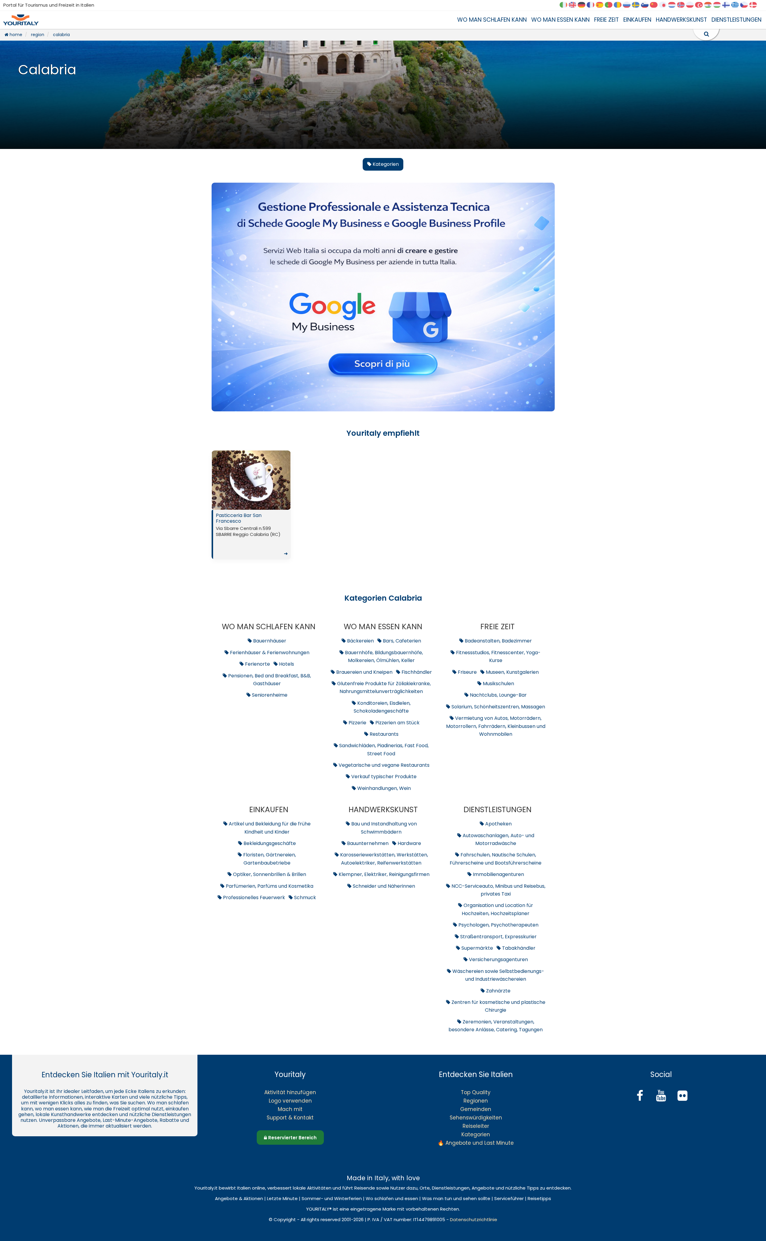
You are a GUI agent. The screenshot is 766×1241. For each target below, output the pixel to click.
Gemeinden (475, 1109)
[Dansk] (755, 5)
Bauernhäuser (269, 640)
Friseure (467, 672)
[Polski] (691, 5)
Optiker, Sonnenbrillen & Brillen (269, 874)
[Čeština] (746, 5)
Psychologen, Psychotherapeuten (497, 924)
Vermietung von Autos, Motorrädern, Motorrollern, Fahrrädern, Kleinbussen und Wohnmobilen (495, 726)
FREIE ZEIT (606, 20)
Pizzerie (356, 722)
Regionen (476, 1100)
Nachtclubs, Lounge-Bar (498, 695)
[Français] (592, 5)
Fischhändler (416, 672)
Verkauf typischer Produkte (383, 776)
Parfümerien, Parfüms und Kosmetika (269, 886)
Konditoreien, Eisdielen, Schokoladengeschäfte (382, 707)
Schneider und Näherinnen (383, 886)
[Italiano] (565, 5)
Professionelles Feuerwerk (253, 897)
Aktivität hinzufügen (290, 1092)
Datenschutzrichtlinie (473, 1219)
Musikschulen (498, 683)
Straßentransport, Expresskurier (498, 936)
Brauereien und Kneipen (363, 672)
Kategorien (475, 1134)
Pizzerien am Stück (397, 722)
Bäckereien (360, 640)
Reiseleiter (476, 1126)
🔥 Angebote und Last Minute (476, 1143)
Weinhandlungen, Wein (383, 788)
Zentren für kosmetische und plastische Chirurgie (497, 1006)
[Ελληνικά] (737, 5)
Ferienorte (257, 664)
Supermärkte (476, 948)
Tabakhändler (518, 948)
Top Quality (476, 1092)
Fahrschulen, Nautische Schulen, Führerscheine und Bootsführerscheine (495, 858)
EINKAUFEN (637, 20)
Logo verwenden (290, 1100)
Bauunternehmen (367, 843)
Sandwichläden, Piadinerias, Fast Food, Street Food (383, 749)
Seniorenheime (269, 695)
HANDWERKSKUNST (681, 20)
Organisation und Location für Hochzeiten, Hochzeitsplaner (497, 909)
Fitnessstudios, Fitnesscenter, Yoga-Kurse (498, 656)
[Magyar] (719, 5)
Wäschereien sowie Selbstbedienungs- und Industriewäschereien (497, 975)
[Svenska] (637, 5)
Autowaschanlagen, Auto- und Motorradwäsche (497, 839)
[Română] (619, 5)
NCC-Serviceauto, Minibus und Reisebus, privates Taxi (497, 890)
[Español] (601, 5)
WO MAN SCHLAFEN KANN (492, 20)
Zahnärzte (497, 990)
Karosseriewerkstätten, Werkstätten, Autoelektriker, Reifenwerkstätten (383, 858)
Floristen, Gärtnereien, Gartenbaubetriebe (269, 858)
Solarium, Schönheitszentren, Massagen (497, 706)
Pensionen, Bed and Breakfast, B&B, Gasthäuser (269, 679)
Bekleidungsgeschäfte (269, 843)
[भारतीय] (710, 5)
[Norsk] (682, 5)
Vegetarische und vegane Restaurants (383, 765)
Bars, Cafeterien (401, 640)
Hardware (408, 843)
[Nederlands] (673, 5)
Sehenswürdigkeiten (476, 1117)
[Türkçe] (701, 5)
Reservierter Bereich (292, 1137)
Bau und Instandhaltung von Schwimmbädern (383, 827)
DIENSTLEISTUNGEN (736, 20)
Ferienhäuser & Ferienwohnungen (269, 652)
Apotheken (498, 823)
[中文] (655, 5)
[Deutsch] (583, 5)
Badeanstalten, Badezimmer (498, 640)
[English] (574, 5)
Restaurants (383, 734)
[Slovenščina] (646, 5)
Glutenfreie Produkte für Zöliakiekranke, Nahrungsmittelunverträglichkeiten (383, 687)
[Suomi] (728, 5)
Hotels (286, 664)
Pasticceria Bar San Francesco (252, 534)
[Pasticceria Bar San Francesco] (251, 480)
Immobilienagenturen (498, 874)
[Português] (610, 5)
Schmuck (304, 897)
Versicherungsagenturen (498, 959)
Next (284, 481)
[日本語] (664, 5)
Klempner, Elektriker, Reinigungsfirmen (383, 874)
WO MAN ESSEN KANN (560, 20)
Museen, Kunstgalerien (512, 672)
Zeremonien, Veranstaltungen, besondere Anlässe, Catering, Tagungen (495, 1025)
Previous (218, 481)
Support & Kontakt (290, 1117)
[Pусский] (628, 5)
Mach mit (290, 1109)
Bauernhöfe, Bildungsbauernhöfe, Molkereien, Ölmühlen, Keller (383, 656)
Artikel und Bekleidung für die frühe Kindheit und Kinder (269, 827)
